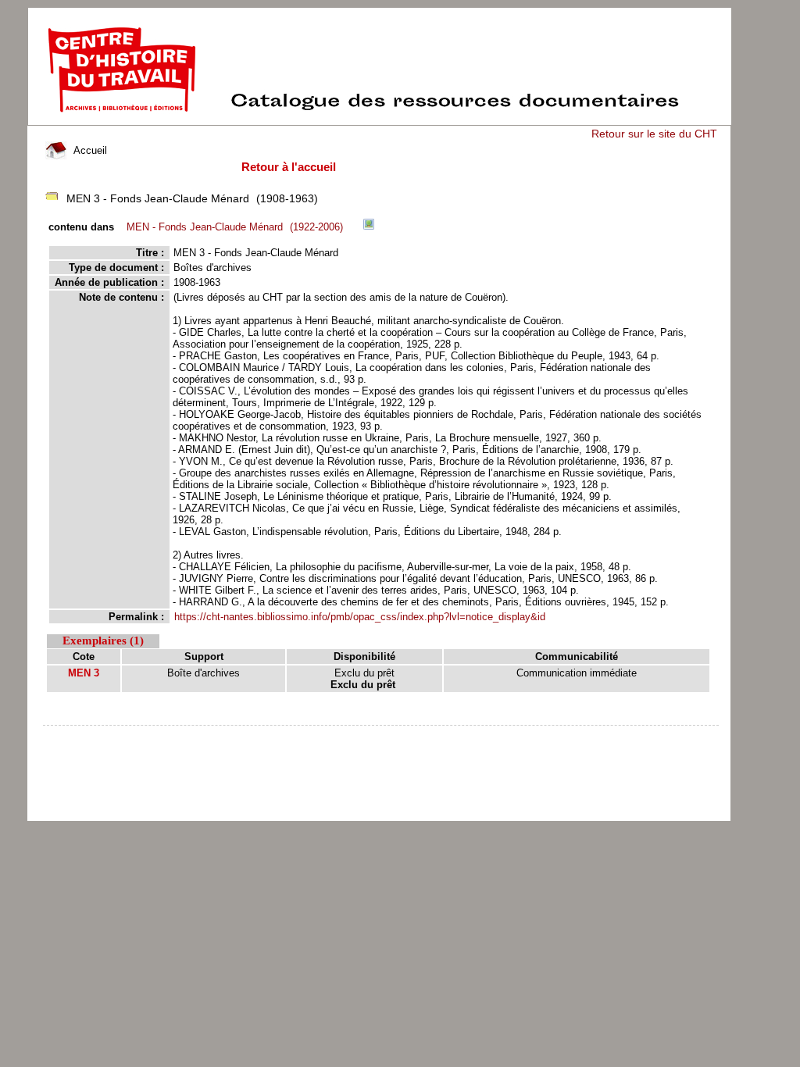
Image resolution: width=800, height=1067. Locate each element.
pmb (381, 735)
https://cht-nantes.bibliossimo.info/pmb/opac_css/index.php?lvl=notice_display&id (359, 617)
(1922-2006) (235, 227)
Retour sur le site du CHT (654, 133)
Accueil (88, 150)
